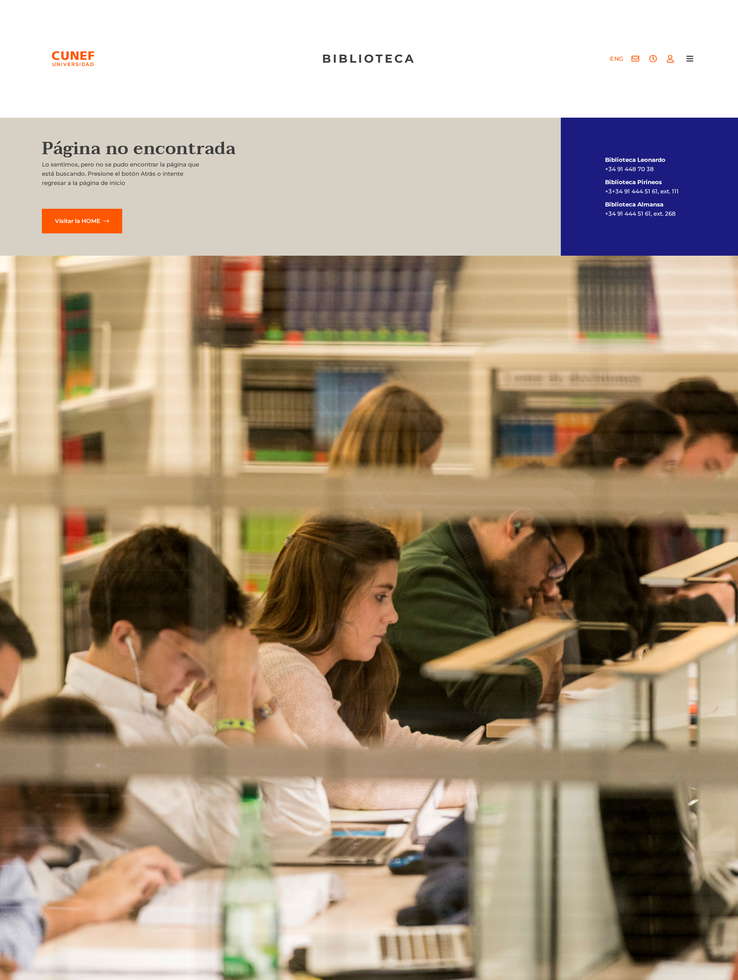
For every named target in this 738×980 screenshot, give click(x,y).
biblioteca (369, 59)
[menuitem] (617, 58)
